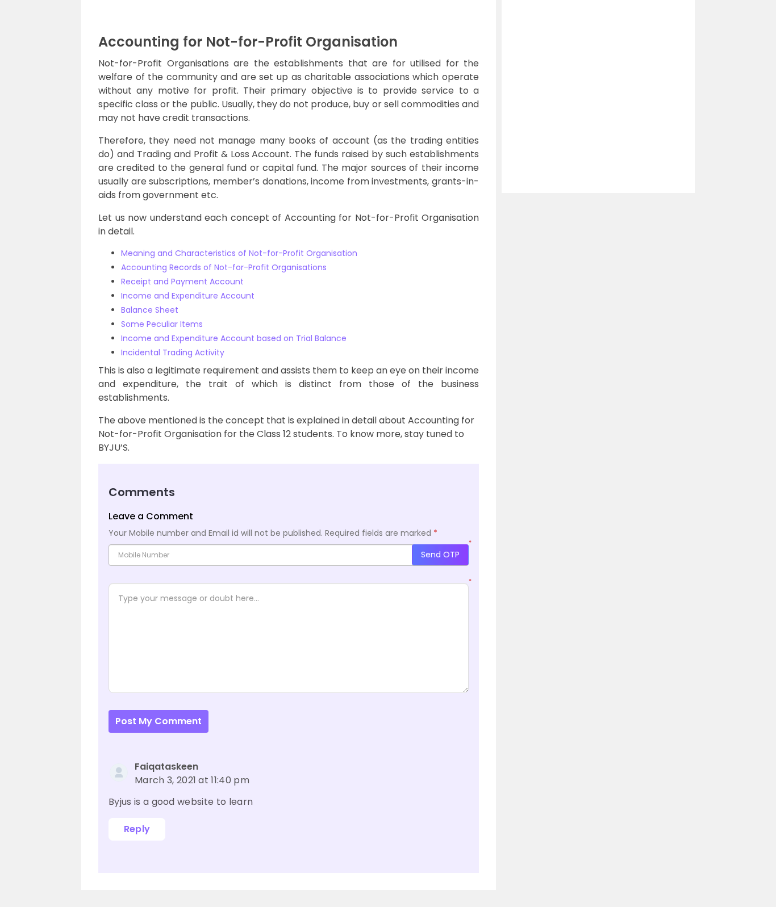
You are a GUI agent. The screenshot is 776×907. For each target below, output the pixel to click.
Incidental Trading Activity (172, 352)
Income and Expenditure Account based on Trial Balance (234, 338)
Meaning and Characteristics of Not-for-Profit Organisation (239, 253)
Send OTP (440, 554)
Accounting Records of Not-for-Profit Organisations (224, 267)
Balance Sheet (149, 310)
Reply (137, 828)
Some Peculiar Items (162, 324)
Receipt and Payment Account (182, 281)
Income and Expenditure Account (188, 295)
